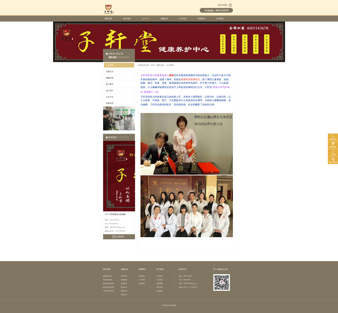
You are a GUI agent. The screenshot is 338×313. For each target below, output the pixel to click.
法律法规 (124, 276)
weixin (230, 5)
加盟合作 (164, 19)
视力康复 (109, 84)
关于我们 (220, 19)
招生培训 (127, 19)
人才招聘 (142, 280)
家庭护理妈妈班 (108, 287)
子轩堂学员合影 (108, 291)
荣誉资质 (159, 287)
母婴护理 (109, 103)
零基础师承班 (107, 280)
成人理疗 (109, 91)
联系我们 (201, 19)
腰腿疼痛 (109, 78)
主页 (153, 65)
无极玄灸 (109, 72)
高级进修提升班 (108, 283)
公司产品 (109, 97)
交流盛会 (159, 291)
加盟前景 (124, 283)
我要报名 (121, 237)
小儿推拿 (109, 65)
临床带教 (159, 283)
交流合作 (124, 295)
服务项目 (145, 19)
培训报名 (142, 283)
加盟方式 (124, 291)
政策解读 (124, 280)
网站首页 (108, 19)
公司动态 (183, 19)
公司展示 (159, 280)
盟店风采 (124, 287)
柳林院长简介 (107, 276)
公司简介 (159, 276)
